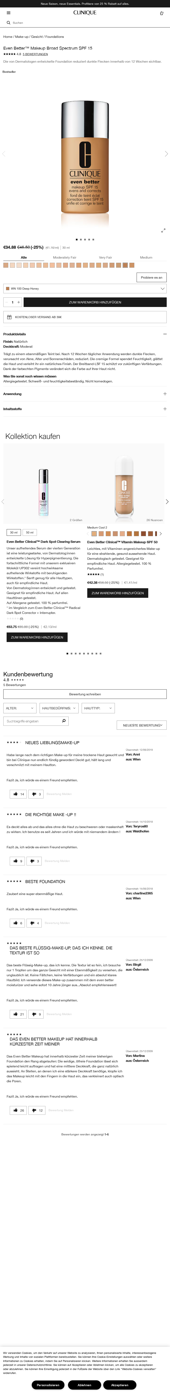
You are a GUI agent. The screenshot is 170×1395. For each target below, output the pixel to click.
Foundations (54, 36)
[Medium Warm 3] (108, 533)
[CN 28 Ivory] (58, 265)
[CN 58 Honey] (98, 265)
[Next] (160, 533)
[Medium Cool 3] (101, 533)
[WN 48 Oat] (78, 265)
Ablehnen (84, 1385)
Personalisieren (48, 1385)
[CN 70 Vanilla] (5, 265)
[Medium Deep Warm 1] (122, 533)
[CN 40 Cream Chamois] (72, 265)
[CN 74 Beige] (111, 265)
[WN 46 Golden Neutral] (85, 265)
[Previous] (88, 533)
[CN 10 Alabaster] (32, 265)
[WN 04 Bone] (25, 265)
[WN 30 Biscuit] (65, 265)
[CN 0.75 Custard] (19, 265)
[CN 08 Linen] (12, 265)
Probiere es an (151, 277)
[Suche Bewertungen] (63, 721)
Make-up (21, 36)
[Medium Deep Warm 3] (136, 533)
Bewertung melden (59, 794)
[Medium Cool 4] (115, 533)
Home (7, 36)
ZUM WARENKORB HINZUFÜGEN (95, 302)
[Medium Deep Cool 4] (143, 533)
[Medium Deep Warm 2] (129, 533)
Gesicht (37, 36)
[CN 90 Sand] (118, 265)
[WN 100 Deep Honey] (125, 265)
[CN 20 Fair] (52, 265)
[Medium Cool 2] (94, 533)
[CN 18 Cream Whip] (45, 265)
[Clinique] (85, 13)
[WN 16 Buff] (38, 265)
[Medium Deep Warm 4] (150, 533)
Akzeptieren (120, 1385)
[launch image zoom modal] (163, 230)
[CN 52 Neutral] (92, 265)
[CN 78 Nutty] (131, 265)
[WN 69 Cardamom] (105, 265)
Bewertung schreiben (85, 694)
